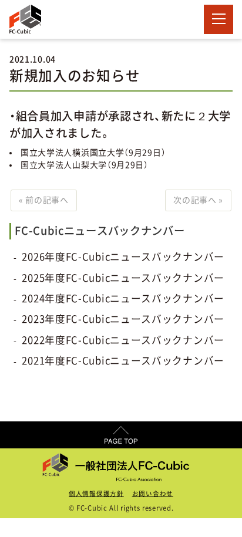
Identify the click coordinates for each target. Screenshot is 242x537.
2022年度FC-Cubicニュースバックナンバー (123, 340)
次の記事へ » (198, 200)
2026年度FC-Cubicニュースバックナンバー (123, 257)
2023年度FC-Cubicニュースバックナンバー (123, 319)
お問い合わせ (152, 494)
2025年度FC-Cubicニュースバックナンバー (123, 278)
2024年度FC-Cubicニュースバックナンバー (123, 298)
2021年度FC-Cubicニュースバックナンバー (123, 361)
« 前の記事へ (44, 200)
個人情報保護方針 (96, 494)
